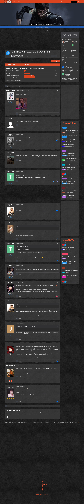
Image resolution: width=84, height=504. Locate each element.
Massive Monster (68, 44)
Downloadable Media (71, 160)
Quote (20, 114)
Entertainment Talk (71, 137)
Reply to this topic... (16, 416)
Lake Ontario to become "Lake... (69, 149)
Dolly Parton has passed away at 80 (70, 130)
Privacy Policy (39, 494)
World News (69, 150)
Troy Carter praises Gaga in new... (69, 176)
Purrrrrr (75, 41)
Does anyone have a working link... (69, 158)
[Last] (16, 86)
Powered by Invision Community (42, 495)
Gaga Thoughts (25, 56)
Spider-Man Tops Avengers (68, 144)
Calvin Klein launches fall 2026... (69, 190)
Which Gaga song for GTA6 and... (69, 125)
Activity (20, 1)
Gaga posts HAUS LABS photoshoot (70, 162)
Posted (20, 90)
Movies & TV (69, 187)
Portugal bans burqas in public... (69, 195)
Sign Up (74, 1)
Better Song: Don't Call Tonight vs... (70, 275)
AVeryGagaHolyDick (68, 41)
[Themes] (78, 1)
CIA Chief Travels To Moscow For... (69, 172)
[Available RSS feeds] (78, 422)
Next (13, 86)
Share (47, 56)
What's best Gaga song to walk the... (70, 181)
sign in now (32, 412)
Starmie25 (76, 44)
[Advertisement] (32, 40)
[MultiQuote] (17, 114)
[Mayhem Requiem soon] (42, 14)
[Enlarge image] (21, 103)
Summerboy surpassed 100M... (69, 252)
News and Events (69, 141)
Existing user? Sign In (65, 1)
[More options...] (58, 90)
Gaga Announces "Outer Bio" (68, 139)
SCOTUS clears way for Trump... (69, 279)
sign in (9, 80)
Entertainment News (70, 132)
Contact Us (45, 494)
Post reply (56, 61)
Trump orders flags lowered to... (69, 167)
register (13, 80)
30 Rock (64, 186)
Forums (14, 1)
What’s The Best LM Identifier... (69, 153)
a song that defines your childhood (69, 135)
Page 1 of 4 (20, 86)
